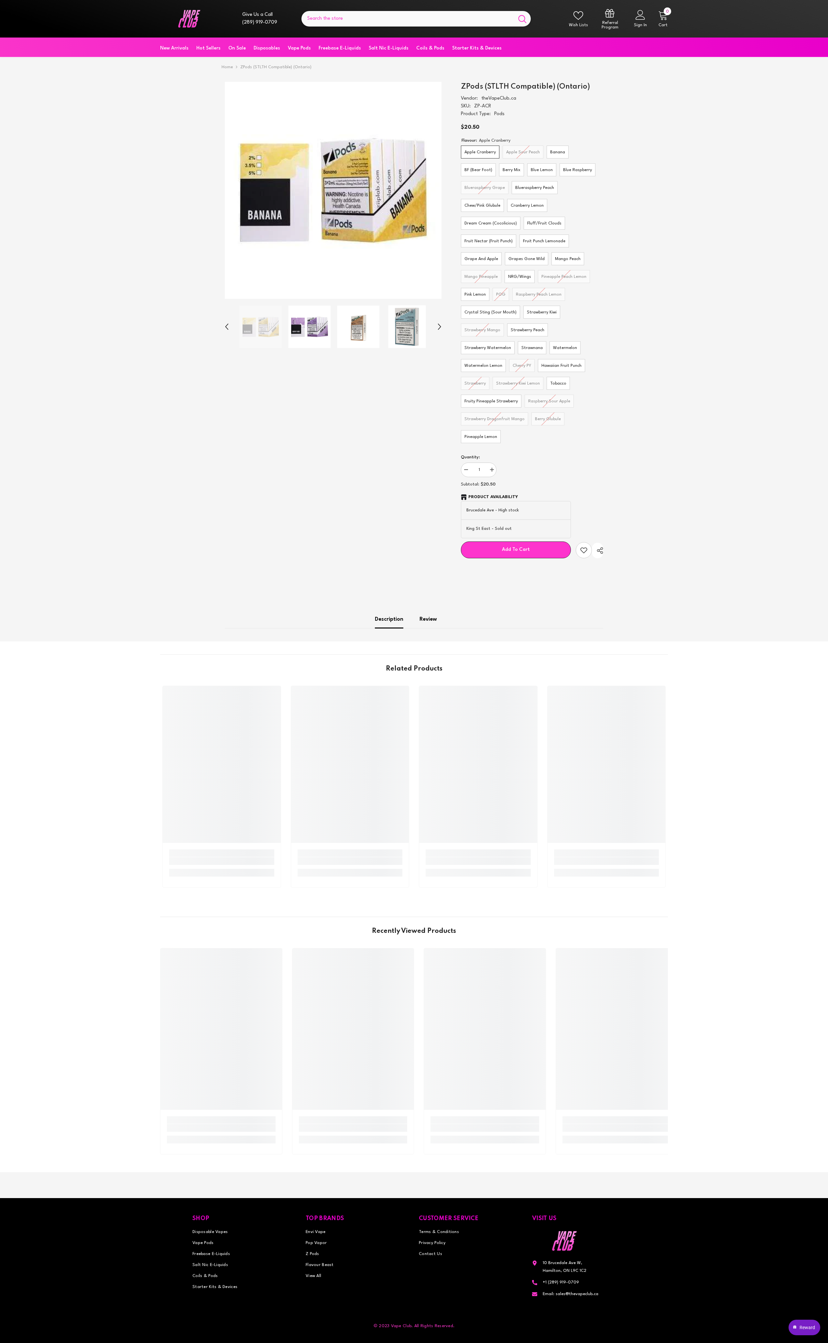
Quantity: (470, 457)
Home (227, 67)
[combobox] (407, 19)
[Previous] (227, 327)
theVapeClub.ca (498, 98)
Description (389, 619)
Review (428, 619)
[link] (221, 861)
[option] (333, 190)
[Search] (416, 19)
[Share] (597, 550)
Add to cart (516, 549)
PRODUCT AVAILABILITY (493, 497)
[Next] (439, 327)
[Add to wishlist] (584, 550)
